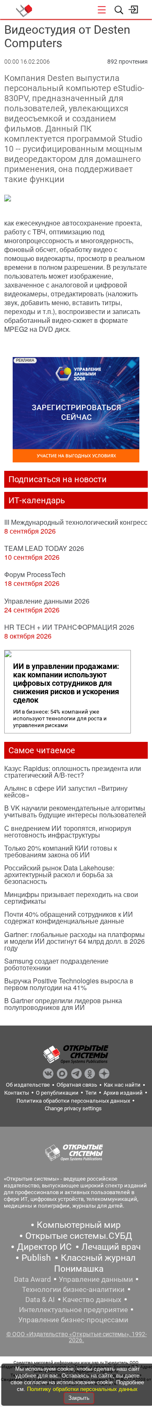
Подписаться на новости (57, 479)
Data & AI (40, 1299)
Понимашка (78, 1269)
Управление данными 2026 (47, 601)
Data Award (32, 1279)
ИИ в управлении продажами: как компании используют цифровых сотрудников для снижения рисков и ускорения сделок (66, 683)
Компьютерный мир (79, 1225)
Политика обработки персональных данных (73, 1101)
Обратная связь (77, 1085)
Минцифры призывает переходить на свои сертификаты (71, 897)
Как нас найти (122, 1085)
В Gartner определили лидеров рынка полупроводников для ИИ (63, 1004)
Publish (36, 1258)
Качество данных (91, 1299)
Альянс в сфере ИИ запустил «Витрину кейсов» (66, 791)
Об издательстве (28, 1085)
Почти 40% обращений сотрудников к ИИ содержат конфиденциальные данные (68, 917)
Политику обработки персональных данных (82, 1389)
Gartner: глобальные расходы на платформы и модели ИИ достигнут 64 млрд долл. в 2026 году (74, 941)
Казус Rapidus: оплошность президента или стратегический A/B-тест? (72, 771)
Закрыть (79, 1398)
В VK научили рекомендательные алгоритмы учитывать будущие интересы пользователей (75, 811)
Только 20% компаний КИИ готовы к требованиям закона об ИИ (60, 851)
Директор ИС (44, 1247)
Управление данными (96, 1279)
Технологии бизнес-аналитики (73, 1289)
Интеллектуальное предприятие (73, 1309)
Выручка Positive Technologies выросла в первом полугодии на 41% (68, 984)
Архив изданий (123, 1093)
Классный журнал (98, 1258)
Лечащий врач (111, 1247)
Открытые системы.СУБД (78, 1236)
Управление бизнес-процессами (73, 1320)
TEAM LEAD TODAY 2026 (44, 548)
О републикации (57, 1093)
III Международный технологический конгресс (75, 522)
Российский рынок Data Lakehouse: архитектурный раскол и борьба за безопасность (59, 874)
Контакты (16, 1093)
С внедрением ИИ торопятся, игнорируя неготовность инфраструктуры (67, 831)
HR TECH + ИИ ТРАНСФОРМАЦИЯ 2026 (69, 627)
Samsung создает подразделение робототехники (56, 964)
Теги (91, 1093)
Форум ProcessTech (34, 574)
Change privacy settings (73, 1108)
